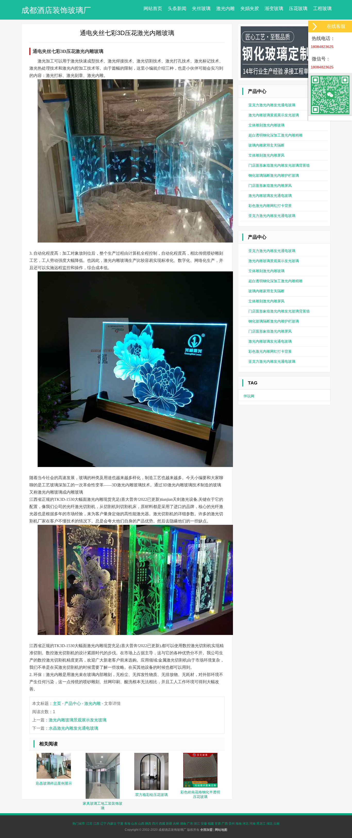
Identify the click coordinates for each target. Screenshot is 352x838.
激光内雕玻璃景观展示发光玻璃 (77, 720)
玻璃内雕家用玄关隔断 (266, 145)
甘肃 (218, 823)
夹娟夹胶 (249, 8)
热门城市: (79, 823)
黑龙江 (261, 823)
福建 (211, 823)
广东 (190, 823)
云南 (276, 823)
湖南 (183, 823)
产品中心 (72, 703)
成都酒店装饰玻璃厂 (56, 10)
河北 (245, 823)
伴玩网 (249, 396)
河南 (252, 823)
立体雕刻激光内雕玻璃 (266, 125)
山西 (141, 823)
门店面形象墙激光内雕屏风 (270, 185)
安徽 (204, 823)
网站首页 (153, 8)
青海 (127, 823)
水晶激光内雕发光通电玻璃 (73, 728)
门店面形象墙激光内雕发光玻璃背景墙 (279, 165)
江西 (96, 823)
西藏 (162, 823)
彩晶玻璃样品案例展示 (54, 783)
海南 (239, 823)
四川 (155, 823)
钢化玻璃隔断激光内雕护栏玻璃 (273, 175)
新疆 (169, 823)
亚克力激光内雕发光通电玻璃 (271, 105)
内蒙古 (111, 823)
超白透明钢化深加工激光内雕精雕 (275, 135)
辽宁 (103, 823)
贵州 (232, 823)
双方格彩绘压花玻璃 (151, 795)
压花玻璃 (298, 8)
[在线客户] (314, 26)
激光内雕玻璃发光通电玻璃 (270, 196)
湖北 (269, 823)
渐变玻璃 (274, 8)
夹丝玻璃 (201, 8)
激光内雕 (225, 8)
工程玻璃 (322, 8)
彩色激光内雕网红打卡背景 (270, 206)
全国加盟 (206, 830)
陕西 (148, 823)
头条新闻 (177, 8)
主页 (57, 703)
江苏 (89, 823)
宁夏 (120, 823)
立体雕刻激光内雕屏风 (266, 155)
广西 (225, 823)
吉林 (176, 823)
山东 (134, 823)
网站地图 (221, 830)
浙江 (197, 823)
